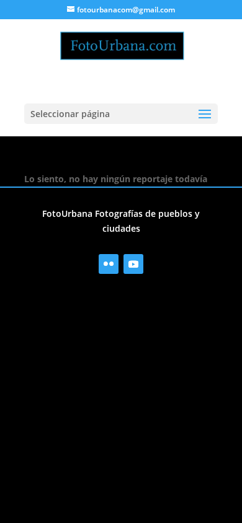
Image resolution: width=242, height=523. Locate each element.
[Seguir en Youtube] (133, 264)
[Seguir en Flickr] (109, 264)
